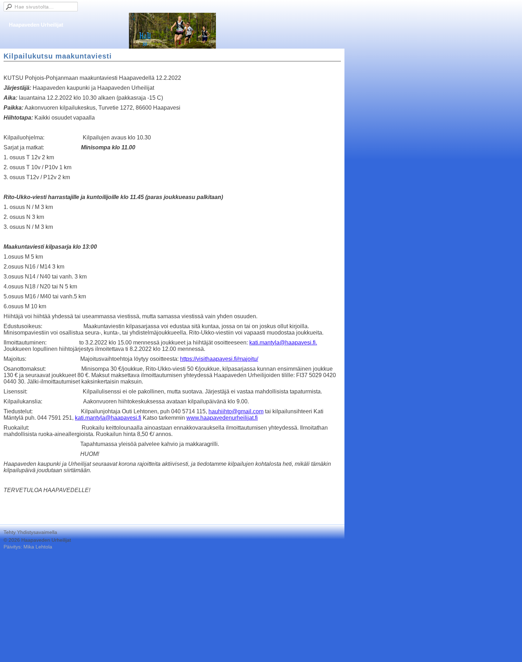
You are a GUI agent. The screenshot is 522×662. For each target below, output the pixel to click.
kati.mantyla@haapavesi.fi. (283, 343)
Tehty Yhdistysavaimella (30, 532)
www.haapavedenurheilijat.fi (222, 418)
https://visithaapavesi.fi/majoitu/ (219, 359)
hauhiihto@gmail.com (235, 411)
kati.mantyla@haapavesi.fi (108, 418)
